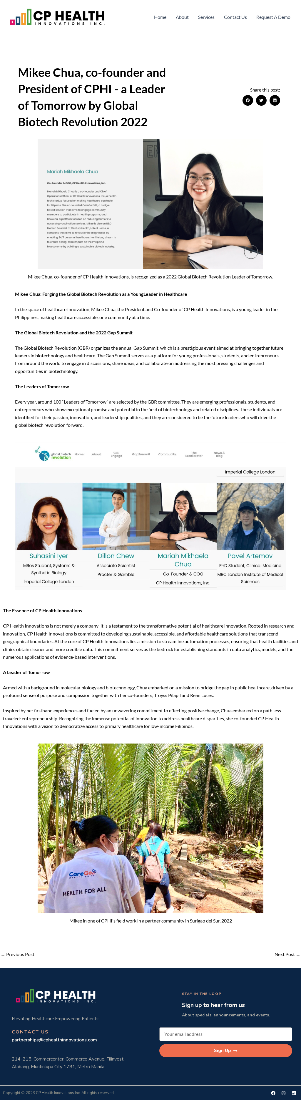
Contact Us (235, 17)
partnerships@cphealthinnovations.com (54, 1040)
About (182, 17)
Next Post (287, 954)
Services (206, 17)
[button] (248, 100)
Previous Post (17, 954)
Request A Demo (273, 17)
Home (160, 17)
